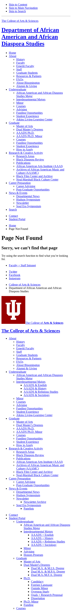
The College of (44, 322)
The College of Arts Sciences (19, 20)
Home (12, 52)
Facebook (14, 275)
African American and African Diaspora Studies (30, 37)
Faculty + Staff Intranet (22, 265)
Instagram (14, 278)
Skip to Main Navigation (23, 7)
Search (13, 209)
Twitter (13, 271)
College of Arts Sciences (24, 284)
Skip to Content (18, 4)
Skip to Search (17, 11)
